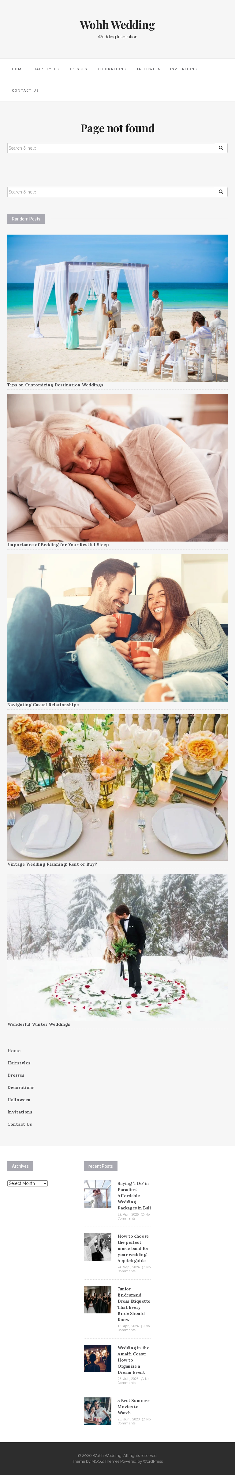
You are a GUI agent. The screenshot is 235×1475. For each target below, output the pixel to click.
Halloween (148, 69)
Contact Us (25, 91)
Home (18, 69)
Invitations (183, 69)
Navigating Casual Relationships (43, 704)
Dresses (78, 69)
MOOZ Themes (105, 1461)
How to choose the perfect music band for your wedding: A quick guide (133, 1248)
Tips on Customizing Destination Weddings (55, 385)
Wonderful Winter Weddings (38, 1024)
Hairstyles (46, 69)
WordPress (153, 1461)
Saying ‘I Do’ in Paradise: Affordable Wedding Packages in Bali (134, 1196)
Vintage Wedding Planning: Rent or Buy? (52, 864)
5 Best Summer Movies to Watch (133, 1407)
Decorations (111, 69)
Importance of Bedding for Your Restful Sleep (58, 544)
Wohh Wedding (117, 24)
